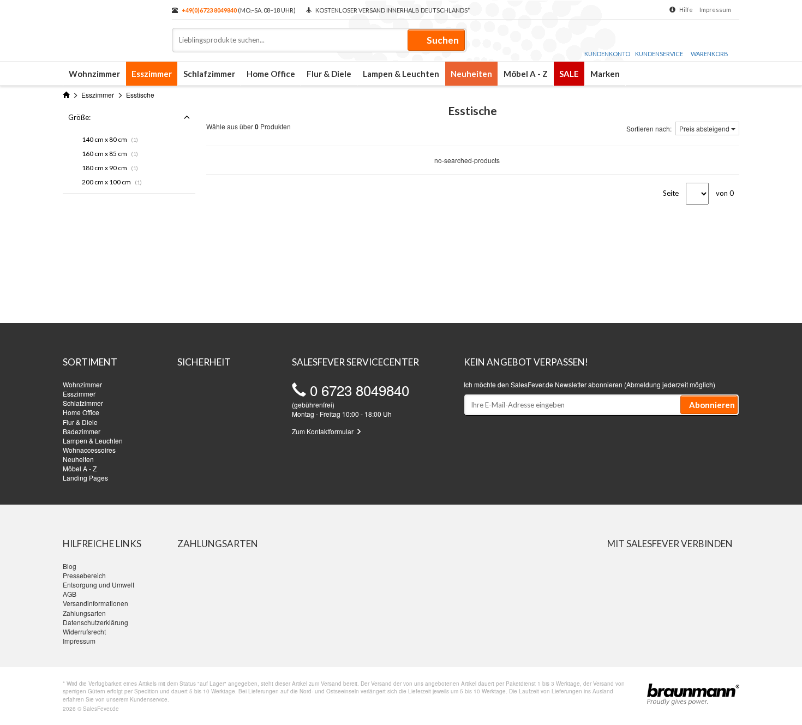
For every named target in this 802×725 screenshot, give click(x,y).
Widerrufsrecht (84, 631)
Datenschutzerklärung (95, 622)
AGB (69, 593)
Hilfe (686, 9)
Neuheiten (471, 74)
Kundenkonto (607, 53)
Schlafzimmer (209, 74)
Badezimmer (81, 431)
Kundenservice (659, 53)
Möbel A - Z (526, 74)
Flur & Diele (329, 74)
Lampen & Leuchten (401, 74)
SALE (569, 74)
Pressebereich (84, 575)
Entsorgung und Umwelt (98, 584)
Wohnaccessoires (89, 449)
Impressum (715, 9)
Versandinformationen (95, 603)
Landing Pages (85, 477)
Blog (69, 566)
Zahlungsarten (84, 613)
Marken (605, 74)
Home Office (271, 74)
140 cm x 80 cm (110, 139)
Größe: (79, 117)
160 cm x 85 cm (110, 153)
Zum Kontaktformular (323, 431)
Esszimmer (151, 74)
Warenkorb (709, 53)
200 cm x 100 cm (112, 182)
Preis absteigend (705, 128)
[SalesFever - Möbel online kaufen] (112, 26)
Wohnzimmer (94, 74)
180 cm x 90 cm (110, 168)
